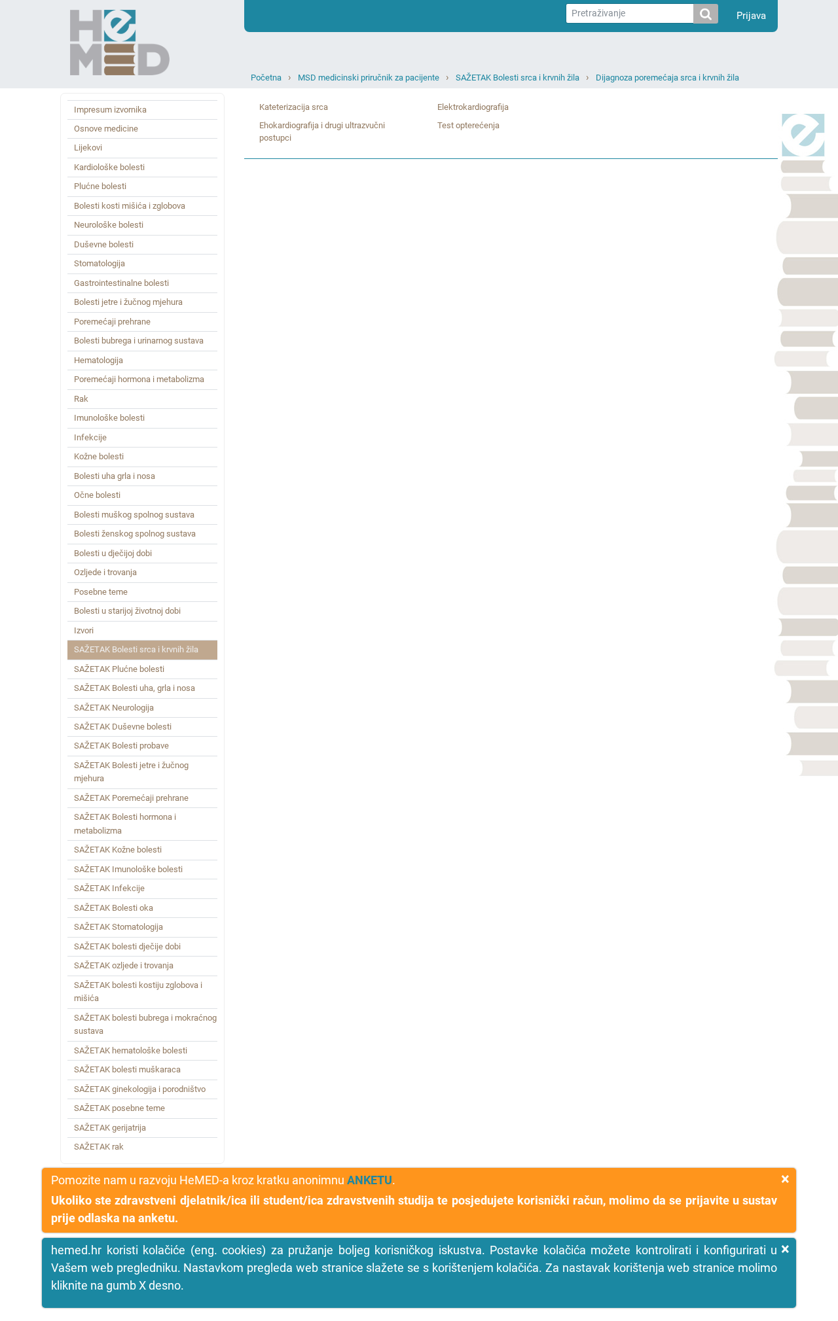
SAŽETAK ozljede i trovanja (123, 965)
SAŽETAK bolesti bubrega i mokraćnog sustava (145, 1024)
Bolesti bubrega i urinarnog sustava (139, 340)
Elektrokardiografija (473, 107)
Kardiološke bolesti (109, 167)
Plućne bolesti (100, 186)
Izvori (84, 630)
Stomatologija (99, 263)
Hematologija (98, 360)
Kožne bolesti (99, 456)
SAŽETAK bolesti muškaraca (127, 1069)
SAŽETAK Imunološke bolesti (128, 869)
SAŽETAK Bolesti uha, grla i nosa (134, 688)
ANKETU (369, 1180)
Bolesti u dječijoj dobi (113, 553)
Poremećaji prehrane (112, 321)
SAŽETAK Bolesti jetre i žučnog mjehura (131, 771)
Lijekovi (88, 147)
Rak (81, 399)
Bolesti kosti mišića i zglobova (129, 206)
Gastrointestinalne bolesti (121, 283)
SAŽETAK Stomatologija (118, 927)
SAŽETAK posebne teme (119, 1108)
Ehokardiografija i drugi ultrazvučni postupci (322, 131)
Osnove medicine (106, 128)
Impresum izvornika (110, 109)
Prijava (751, 16)
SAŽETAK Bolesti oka (113, 908)
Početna (266, 77)
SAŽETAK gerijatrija (110, 1128)
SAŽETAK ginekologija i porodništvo (140, 1089)
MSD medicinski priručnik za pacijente (368, 77)
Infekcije (90, 437)
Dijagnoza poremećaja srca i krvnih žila (667, 77)
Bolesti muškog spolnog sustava (134, 515)
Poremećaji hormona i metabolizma (139, 379)
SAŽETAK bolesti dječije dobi (127, 946)
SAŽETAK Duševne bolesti (123, 726)
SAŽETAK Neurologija (114, 708)
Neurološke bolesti (108, 225)
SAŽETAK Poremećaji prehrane (131, 798)
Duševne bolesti (104, 244)
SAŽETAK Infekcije (109, 888)
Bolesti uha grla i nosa (114, 476)
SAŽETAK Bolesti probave (121, 745)
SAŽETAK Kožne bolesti (118, 849)
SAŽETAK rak (99, 1147)
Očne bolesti (97, 495)
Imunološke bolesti (109, 418)
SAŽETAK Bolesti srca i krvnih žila (517, 77)
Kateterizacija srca (293, 107)
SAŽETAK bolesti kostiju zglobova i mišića (138, 991)
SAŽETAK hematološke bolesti (130, 1050)
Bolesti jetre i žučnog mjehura (128, 302)
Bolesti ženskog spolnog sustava (135, 533)
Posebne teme (101, 592)
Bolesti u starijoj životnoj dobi (127, 611)
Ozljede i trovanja (105, 572)
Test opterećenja (468, 125)
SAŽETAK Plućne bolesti (119, 669)
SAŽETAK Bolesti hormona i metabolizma (125, 823)
